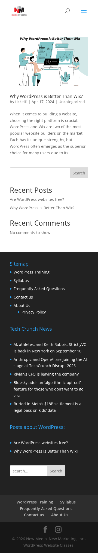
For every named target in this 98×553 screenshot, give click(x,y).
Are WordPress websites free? (37, 199)
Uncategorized (72, 101)
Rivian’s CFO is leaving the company (46, 374)
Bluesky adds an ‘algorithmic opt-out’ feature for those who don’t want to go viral (48, 389)
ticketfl (21, 101)
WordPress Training (32, 272)
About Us (22, 305)
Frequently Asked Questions (39, 288)
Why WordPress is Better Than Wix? (46, 96)
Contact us (23, 297)
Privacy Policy (34, 312)
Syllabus (21, 280)
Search (79, 173)
